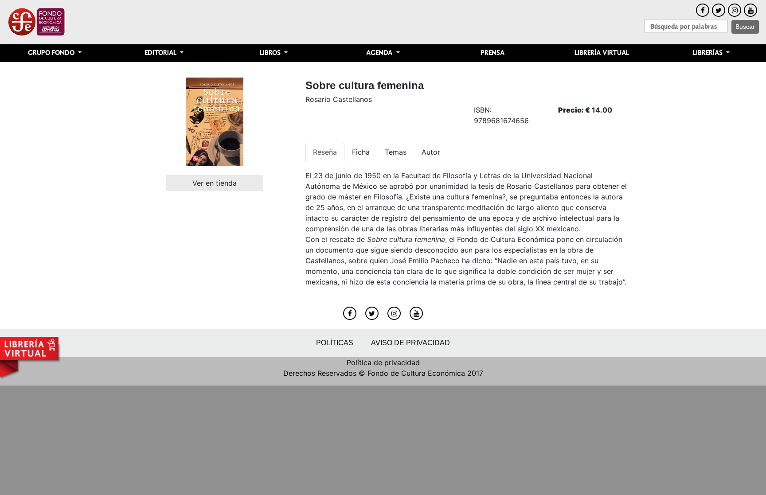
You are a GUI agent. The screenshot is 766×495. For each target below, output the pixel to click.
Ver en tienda (214, 183)
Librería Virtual (601, 53)
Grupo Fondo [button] (52, 53)
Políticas (334, 343)
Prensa (492, 53)
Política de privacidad (383, 362)
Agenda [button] (380, 53)
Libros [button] (271, 53)
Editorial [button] (161, 53)
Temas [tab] (395, 152)
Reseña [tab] (325, 152)
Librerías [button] (708, 53)
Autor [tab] (431, 152)
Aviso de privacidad (410, 343)
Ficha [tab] (361, 152)
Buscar (745, 26)
